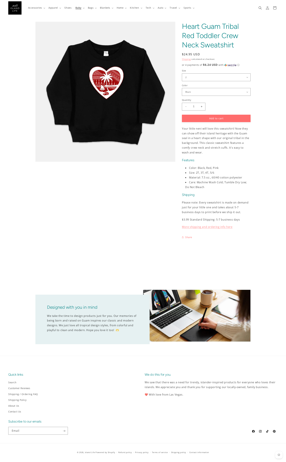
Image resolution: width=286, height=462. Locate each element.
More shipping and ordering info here (207, 227)
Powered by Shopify (105, 452)
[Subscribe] (64, 431)
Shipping (186, 59)
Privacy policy (142, 452)
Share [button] (188, 237)
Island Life (90, 452)
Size (184, 70)
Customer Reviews (19, 388)
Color (185, 85)
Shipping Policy (17, 400)
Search (12, 382)
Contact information (199, 452)
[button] (36, 7)
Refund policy (125, 452)
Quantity (186, 99)
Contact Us (14, 411)
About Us (13, 405)
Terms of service (160, 452)
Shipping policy (178, 452)
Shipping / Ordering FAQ (23, 394)
